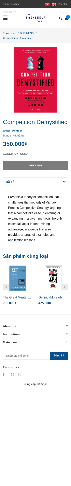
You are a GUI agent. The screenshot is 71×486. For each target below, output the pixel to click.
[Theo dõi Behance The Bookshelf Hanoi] (13, 374)
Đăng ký (59, 355)
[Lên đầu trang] (60, 466)
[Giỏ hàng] (65, 18)
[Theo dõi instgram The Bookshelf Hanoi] (20, 374)
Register (62, 4)
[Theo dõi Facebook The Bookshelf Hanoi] (5, 374)
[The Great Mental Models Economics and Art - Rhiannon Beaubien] (18, 278)
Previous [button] (6, 287)
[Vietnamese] (47, 4)
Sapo (44, 384)
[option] (18, 286)
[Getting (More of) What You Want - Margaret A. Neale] (53, 278)
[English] (53, 4)
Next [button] (65, 287)
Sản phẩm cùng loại (25, 256)
